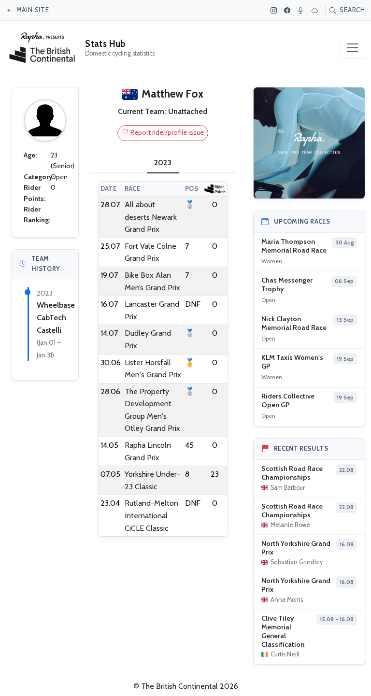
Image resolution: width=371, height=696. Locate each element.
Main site (31, 10)
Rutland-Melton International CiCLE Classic (151, 515)
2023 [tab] (162, 162)
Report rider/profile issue (167, 132)
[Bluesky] (316, 10)
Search (351, 10)
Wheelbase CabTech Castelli (56, 317)
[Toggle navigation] (352, 48)
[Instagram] (275, 10)
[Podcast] (302, 10)
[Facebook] (288, 10)
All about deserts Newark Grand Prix (151, 217)
